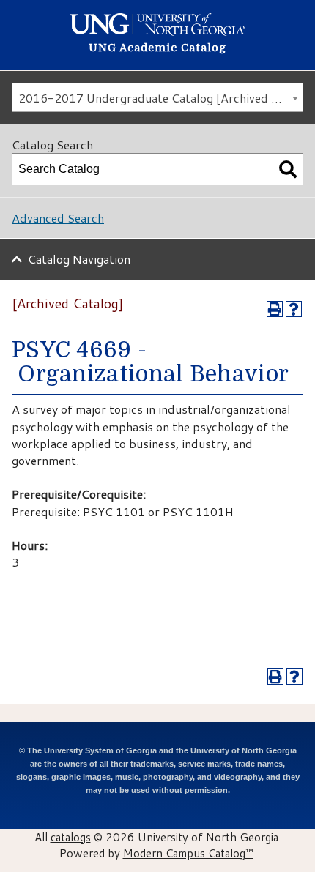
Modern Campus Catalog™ (188, 853)
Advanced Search (58, 217)
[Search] (288, 169)
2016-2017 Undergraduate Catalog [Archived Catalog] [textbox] (160, 97)
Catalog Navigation (79, 258)
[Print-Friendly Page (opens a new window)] (275, 309)
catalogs (71, 837)
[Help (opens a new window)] (294, 309)
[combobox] (157, 97)
